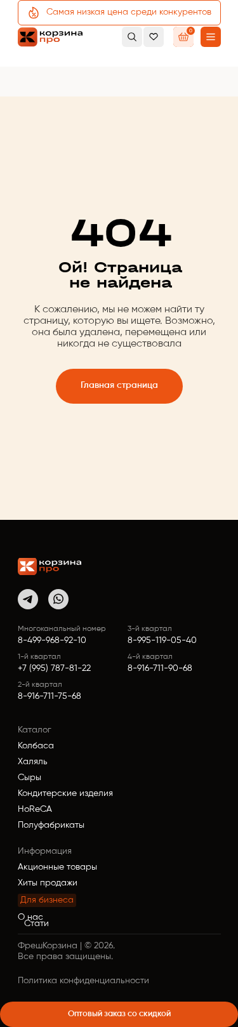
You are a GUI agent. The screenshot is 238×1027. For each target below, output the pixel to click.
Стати (36, 923)
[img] (49, 566)
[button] (211, 37)
